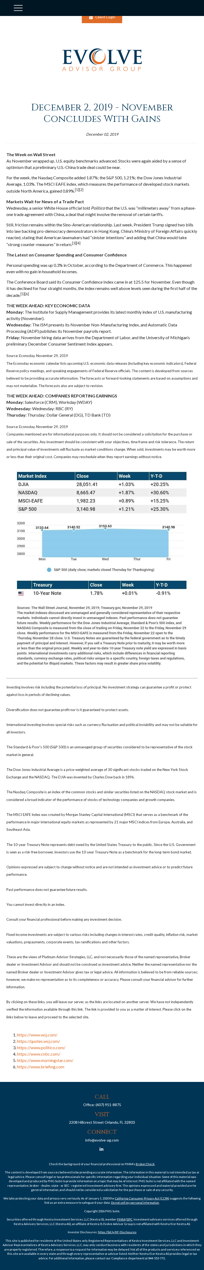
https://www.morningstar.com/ (45, 1060)
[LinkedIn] (101, 1149)
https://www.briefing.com (40, 1066)
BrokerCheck (145, 1164)
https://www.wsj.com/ (37, 1034)
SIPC (129, 1219)
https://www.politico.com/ (41, 1047)
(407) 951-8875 (108, 1104)
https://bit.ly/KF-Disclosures (117, 1232)
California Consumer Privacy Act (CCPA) (142, 1198)
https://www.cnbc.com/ (38, 1053)
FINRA (121, 1219)
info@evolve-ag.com (102, 1140)
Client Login (105, 17)
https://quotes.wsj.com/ (38, 1041)
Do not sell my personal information (135, 1202)
